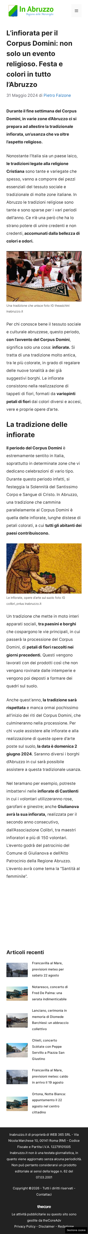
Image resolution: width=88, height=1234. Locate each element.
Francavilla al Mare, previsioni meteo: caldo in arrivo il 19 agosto (50, 1076)
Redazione (66, 1226)
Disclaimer (47, 1226)
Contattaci (44, 1194)
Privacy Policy (24, 1226)
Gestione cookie (76, 1230)
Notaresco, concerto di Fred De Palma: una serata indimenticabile (50, 993)
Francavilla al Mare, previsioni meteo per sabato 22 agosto (48, 969)
